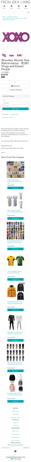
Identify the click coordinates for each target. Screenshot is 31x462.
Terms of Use (15, 431)
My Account (15, 411)
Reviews (4, 117)
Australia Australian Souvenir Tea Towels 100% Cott (14, 181)
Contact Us (15, 425)
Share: (3, 72)
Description (5, 114)
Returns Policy (15, 437)
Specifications (15, 114)
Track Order (15, 414)
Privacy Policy (15, 434)
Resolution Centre (15, 417)
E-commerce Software (13, 459)
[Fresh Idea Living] (15, 1)
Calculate (16, 108)
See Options (15, 188)
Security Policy (15, 440)
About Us (15, 422)
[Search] (28, 12)
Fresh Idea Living (12, 16)
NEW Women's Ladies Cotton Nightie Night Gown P (15, 212)
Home (3, 16)
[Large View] (4, 55)
